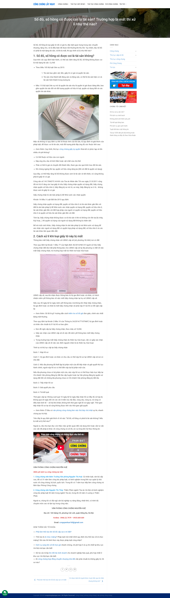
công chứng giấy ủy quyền (69, 149)
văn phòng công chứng (104, 595)
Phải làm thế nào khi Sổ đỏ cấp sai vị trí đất (51, 580)
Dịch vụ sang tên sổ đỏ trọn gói (48, 545)
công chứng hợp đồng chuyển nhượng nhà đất (57, 559)
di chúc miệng (50, 537)
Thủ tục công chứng (95, 4)
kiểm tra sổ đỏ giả (76, 313)
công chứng (79, 595)
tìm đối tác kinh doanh (58, 553)
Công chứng (63, 4)
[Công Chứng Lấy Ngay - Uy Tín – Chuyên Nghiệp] (44, 4)
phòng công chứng (90, 595)
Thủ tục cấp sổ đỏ (78, 4)
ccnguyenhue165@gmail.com (71, 522)
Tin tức (122, 4)
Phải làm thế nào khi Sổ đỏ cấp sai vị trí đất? (54, 532)
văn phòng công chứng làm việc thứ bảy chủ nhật (73, 410)
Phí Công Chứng (111, 4)
